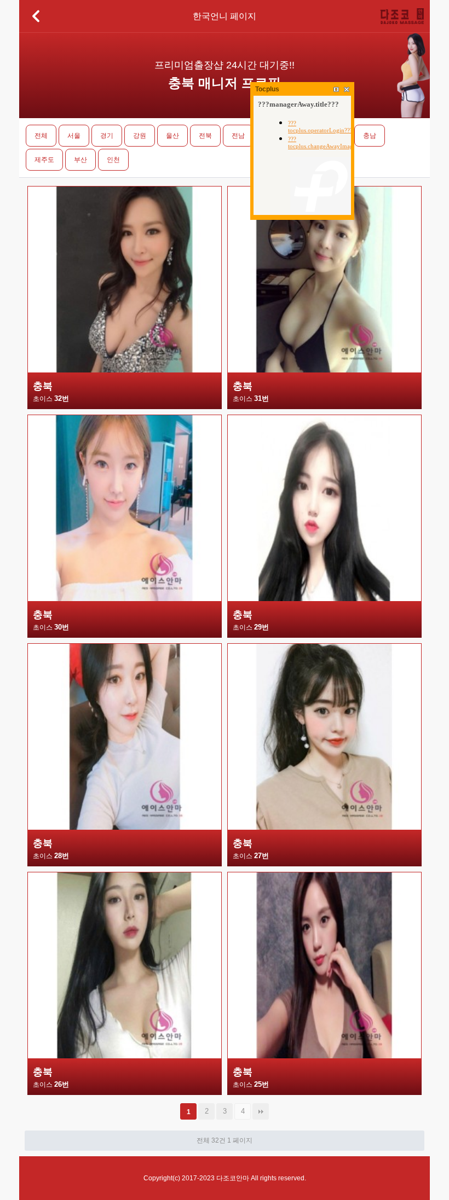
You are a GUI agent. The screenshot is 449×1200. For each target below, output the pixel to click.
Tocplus (267, 89)
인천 (113, 160)
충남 (369, 135)
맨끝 (260, 1111)
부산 (80, 160)
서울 (73, 135)
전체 (41, 135)
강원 (139, 135)
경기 (106, 135)
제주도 (44, 160)
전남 (238, 135)
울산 (172, 135)
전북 (205, 135)
